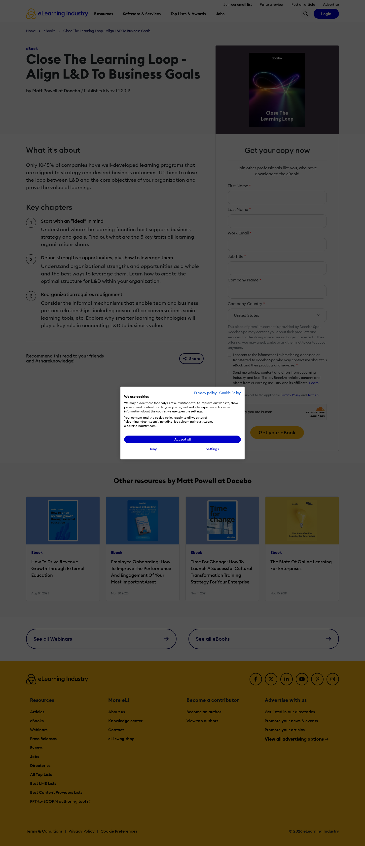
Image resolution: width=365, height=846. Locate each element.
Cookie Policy (230, 393)
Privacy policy (205, 393)
